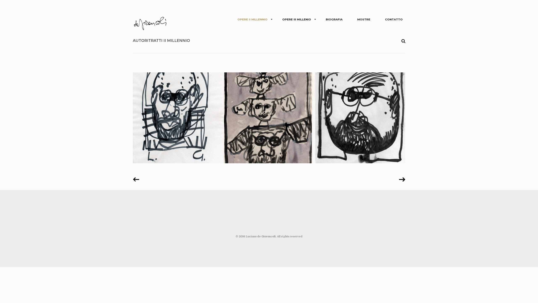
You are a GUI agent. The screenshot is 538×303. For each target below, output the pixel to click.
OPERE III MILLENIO (296, 19)
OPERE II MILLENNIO (252, 19)
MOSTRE (363, 19)
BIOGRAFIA (334, 19)
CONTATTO (394, 19)
